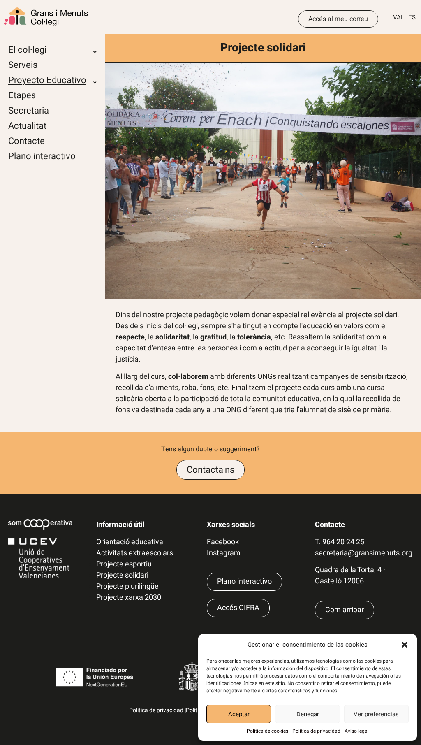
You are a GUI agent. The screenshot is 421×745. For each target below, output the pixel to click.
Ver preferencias (376, 714)
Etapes (22, 95)
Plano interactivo (42, 156)
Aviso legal (357, 731)
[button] (404, 645)
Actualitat (27, 125)
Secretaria (28, 110)
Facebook (223, 542)
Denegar (307, 714)
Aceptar (239, 714)
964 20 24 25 (343, 542)
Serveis (22, 65)
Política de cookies (267, 731)
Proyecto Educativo (47, 80)
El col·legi (27, 49)
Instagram (224, 553)
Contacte (26, 141)
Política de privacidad (316, 731)
